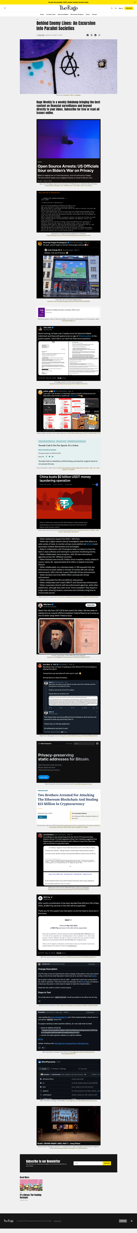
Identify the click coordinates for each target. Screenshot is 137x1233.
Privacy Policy (57, 1221)
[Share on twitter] (91, 35)
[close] (134, 2)
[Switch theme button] (115, 8)
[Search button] (111, 8)
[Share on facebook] (88, 35)
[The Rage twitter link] (131, 1221)
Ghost (42, 1221)
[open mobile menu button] (5, 8)
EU (37, 19)
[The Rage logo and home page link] (68, 8)
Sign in (121, 8)
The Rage (48, 1221)
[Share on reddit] (95, 35)
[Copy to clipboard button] (99, 35)
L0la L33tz (41, 35)
